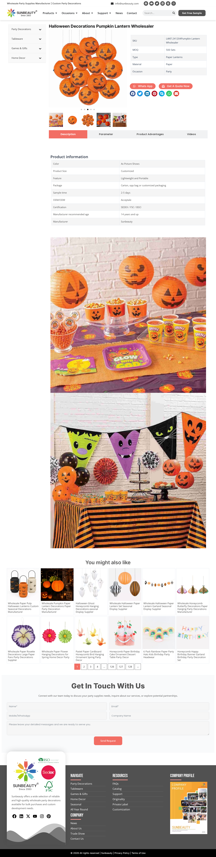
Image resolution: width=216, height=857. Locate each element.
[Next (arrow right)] (210, 428)
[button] (81, 109)
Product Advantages (150, 134)
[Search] (174, 13)
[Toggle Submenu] (40, 29)
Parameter (106, 134)
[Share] (205, 3)
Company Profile (182, 775)
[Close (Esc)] (212, 3)
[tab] (68, 134)
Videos (191, 134)
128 (130, 666)
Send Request (108, 740)
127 (121, 666)
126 (112, 666)
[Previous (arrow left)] (5, 428)
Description (68, 134)
